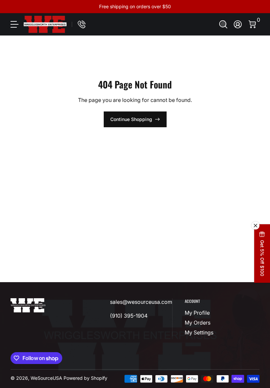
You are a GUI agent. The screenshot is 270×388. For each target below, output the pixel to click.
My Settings (199, 332)
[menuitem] (201, 312)
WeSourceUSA (46, 378)
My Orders (197, 322)
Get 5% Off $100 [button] (262, 258)
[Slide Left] (35, 6)
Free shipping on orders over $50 (135, 6)
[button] (223, 24)
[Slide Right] (235, 6)
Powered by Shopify (85, 378)
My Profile (197, 312)
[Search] (223, 24)
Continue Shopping (131, 119)
